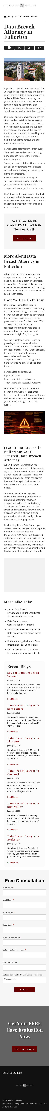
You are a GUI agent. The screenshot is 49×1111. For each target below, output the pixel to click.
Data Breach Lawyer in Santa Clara (23, 707)
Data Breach (31, 16)
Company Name (11, 962)
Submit (24, 990)
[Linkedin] (19, 48)
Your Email (8, 925)
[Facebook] (9, 48)
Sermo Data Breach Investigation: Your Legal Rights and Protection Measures (23, 613)
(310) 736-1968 (14, 1072)
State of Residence (12, 937)
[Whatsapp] (39, 48)
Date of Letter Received (14, 950)
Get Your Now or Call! (24, 225)
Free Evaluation (24, 1049)
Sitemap (19, 1100)
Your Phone (9, 912)
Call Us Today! (24, 238)
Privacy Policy (7, 1100)
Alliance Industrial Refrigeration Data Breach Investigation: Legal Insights (24, 633)
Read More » (12, 699)
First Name (8, 887)
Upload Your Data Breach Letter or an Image (23, 975)
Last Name (8, 900)
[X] (29, 48)
